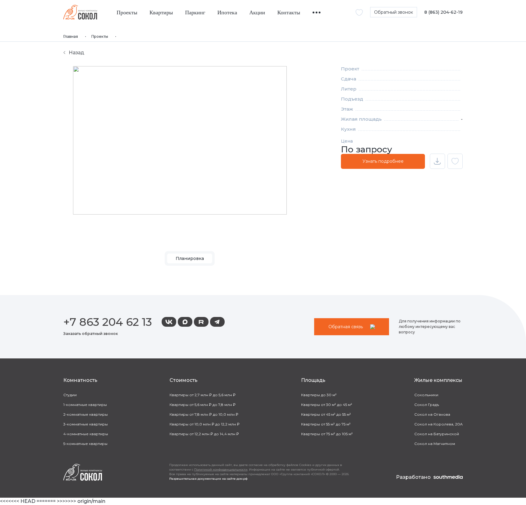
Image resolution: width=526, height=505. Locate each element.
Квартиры (161, 12)
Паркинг (195, 12)
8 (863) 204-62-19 (443, 12)
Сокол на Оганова (432, 414)
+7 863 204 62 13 (107, 321)
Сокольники (426, 395)
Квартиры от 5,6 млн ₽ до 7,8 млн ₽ (203, 404)
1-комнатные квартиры (85, 404)
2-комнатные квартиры (85, 414)
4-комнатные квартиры (85, 434)
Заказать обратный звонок (90, 333)
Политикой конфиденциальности (220, 469)
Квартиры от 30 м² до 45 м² (326, 404)
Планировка (190, 258)
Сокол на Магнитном (434, 443)
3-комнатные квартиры (85, 424)
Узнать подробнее (383, 161)
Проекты (127, 12)
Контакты (288, 12)
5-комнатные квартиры (85, 443)
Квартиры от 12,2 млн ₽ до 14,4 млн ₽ (204, 434)
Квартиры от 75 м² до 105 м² (327, 434)
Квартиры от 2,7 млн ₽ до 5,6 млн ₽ (203, 395)
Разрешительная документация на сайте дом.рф (208, 479)
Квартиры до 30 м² (319, 395)
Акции (257, 12)
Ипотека (227, 12)
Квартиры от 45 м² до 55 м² (326, 414)
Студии (70, 395)
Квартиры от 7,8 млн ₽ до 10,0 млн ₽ (204, 414)
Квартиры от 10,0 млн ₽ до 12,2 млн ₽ (205, 424)
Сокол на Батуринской (436, 434)
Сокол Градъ (426, 404)
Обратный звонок (393, 12)
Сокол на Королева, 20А (438, 424)
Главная (70, 36)
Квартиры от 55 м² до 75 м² (326, 424)
